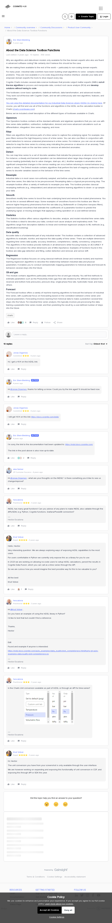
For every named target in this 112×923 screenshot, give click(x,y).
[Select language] (72, 16)
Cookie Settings (54, 877)
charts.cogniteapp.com (23, 109)
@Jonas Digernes (18, 389)
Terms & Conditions (36, 877)
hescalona (18, 500)
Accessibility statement (75, 877)
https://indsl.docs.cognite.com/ (79, 444)
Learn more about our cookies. (59, 904)
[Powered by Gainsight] (56, 870)
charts (10, 315)
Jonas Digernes (20, 353)
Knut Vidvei (18, 537)
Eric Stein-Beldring (21, 40)
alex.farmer (18, 469)
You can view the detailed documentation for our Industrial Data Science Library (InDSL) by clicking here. (54, 103)
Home (7, 27)
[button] (3, 17)
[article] (56, 361)
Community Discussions (51, 27)
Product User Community (79, 27)
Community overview (25, 27)
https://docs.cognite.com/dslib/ (45, 417)
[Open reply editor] (56, 334)
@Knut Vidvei (16, 609)
